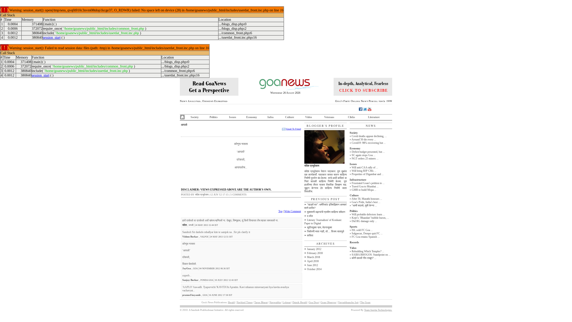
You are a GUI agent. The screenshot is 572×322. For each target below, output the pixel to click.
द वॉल (310, 216)
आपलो (184, 125)
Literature (374, 117)
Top (280, 211)
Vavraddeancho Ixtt (348, 302)
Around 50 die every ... (363, 139)
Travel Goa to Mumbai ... (365, 186)
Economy (251, 117)
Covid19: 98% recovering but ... (369, 142)
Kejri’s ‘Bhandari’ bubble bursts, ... (370, 217)
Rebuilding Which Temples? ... (368, 251)
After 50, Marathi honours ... (366, 198)
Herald (231, 302)
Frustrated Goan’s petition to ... (368, 183)
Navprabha (275, 302)
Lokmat (287, 302)
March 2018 (313, 257)
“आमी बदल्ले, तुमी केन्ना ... (364, 205)
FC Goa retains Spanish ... (366, 236)
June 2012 (312, 265)
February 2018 (315, 253)
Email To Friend (293, 129)
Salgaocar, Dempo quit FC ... (367, 233)
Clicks (351, 117)
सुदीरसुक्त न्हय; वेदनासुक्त (319, 227)
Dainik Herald (299, 302)
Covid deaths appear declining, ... (369, 136)
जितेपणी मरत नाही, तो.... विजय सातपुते (325, 231)
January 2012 (314, 249)
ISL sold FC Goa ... (362, 230)
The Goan (365, 302)
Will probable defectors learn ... (368, 214)
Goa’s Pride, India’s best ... (366, 202)
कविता (310, 235)
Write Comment (292, 211)
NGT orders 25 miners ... (365, 158)
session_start (52, 37)
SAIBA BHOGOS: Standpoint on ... (371, 254)
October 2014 (314, 269)
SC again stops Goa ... (363, 155)
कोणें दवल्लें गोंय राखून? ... (364, 258)
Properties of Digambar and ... (368, 174)
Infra (270, 117)
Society (195, 117)
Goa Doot (314, 302)
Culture (289, 117)
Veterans (329, 117)
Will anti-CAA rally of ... (365, 167)
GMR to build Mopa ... (364, 189)
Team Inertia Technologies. (378, 310)
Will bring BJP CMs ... (364, 170)
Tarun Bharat (261, 302)
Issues (232, 117)
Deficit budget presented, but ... (368, 151)
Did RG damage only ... (364, 221)
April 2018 (313, 261)
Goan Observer (328, 302)
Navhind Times (244, 302)
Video (308, 117)
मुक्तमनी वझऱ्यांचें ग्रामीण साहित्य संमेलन (326, 212)
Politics (214, 117)
